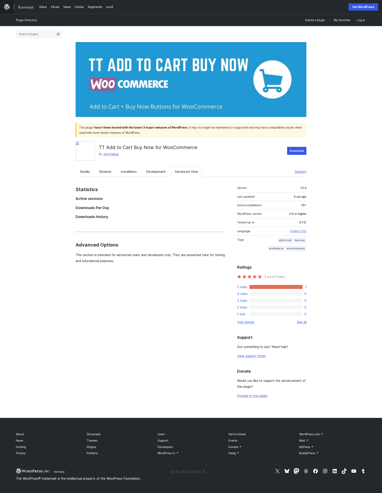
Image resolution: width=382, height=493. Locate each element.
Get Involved (237, 434)
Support (300, 172)
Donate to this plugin (252, 396)
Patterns (92, 453)
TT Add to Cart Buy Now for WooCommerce (148, 147)
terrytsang (111, 154)
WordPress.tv (168, 453)
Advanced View (186, 172)
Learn (161, 434)
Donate (235, 447)
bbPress (306, 447)
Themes (92, 440)
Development (156, 172)
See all (301, 322)
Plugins (91, 447)
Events (232, 440)
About (20, 434)
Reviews (105, 172)
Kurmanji (59, 471)
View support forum (251, 356)
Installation (129, 172)
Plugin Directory (26, 20)
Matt (304, 440)
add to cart (285, 240)
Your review (245, 322)
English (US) (298, 231)
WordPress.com (311, 434)
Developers (165, 447)
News (19, 440)
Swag (233, 453)
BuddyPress (309, 453)
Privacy (21, 453)
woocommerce (296, 248)
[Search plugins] (58, 34)
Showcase (93, 434)
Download (297, 150)
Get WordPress (363, 7)
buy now (300, 240)
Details (85, 172)
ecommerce (276, 248)
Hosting (21, 447)
